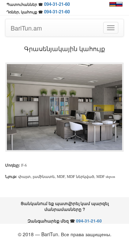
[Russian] (119, 3)
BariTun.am (26, 27)
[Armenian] (112, 3)
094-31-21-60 (57, 4)
